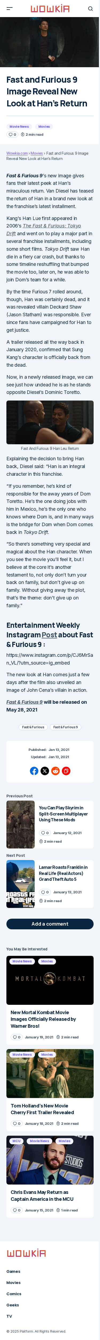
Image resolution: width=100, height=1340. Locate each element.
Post (49, 634)
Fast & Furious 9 (24, 702)
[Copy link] (66, 771)
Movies (44, 126)
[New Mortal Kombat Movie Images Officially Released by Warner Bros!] (50, 980)
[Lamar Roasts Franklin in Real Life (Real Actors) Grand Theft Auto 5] (20, 884)
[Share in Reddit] (55, 771)
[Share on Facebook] (34, 771)
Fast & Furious (33, 727)
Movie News (19, 126)
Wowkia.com (17, 153)
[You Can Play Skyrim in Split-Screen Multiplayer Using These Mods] (20, 824)
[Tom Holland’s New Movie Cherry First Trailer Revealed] (50, 1073)
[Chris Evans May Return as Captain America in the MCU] (50, 1160)
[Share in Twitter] (44, 771)
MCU (16, 1141)
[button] (9, 8)
